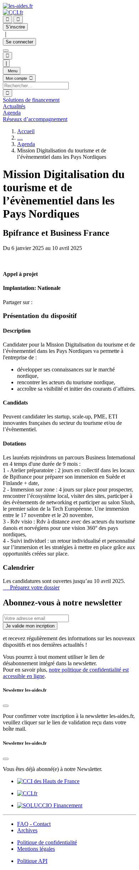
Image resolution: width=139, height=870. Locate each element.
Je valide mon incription (30, 626)
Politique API (32, 861)
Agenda (26, 144)
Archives (27, 830)
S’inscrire (15, 27)
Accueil (26, 131)
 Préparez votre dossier (31, 587)
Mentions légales (36, 849)
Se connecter (19, 42)
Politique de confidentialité (47, 842)
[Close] (6, 706)
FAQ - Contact (34, 824)
